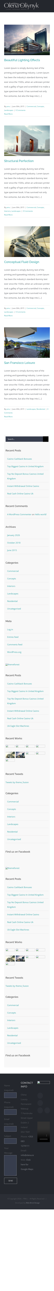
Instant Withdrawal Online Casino (23, 486)
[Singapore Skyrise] (20, 747)
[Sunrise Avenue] (10, 747)
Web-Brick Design (33, 1203)
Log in (10, 629)
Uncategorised (14, 608)
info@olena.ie (27, 1155)
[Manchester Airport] (20, 754)
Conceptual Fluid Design (21, 262)
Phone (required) (8, 1104)
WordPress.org (14, 652)
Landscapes (8, 110)
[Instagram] (40, 1103)
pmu (8, 106)
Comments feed (14, 644)
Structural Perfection (19, 161)
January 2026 (13, 535)
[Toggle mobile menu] (49, 4)
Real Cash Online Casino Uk (20, 493)
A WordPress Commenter (19, 514)
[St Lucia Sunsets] (30, 747)
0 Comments (20, 110)
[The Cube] (40, 754)
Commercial (31, 106)
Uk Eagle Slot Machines (18, 726)
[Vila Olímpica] (10, 761)
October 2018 (13, 542)
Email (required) (8, 1121)
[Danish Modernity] (40, 747)
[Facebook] (40, 1096)
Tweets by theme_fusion (17, 782)
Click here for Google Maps (27, 1164)
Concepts (40, 106)
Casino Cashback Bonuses (19, 458)
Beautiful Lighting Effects (22, 60)
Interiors (7, 211)
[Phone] (47, 1110)
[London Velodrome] (30, 754)
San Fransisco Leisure (19, 363)
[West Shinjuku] (10, 754)
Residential (41, 409)
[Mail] (40, 1110)
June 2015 (12, 550)
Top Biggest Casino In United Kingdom (25, 466)
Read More (8, 114)
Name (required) (8, 1088)
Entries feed (12, 637)
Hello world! (41, 514)
